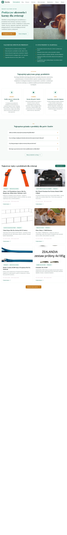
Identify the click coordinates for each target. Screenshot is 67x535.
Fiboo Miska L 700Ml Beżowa (44, 230)
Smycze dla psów (14, 188)
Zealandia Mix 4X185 (42, 267)
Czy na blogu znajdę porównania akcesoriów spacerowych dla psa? (26, 138)
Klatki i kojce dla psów (10, 227)
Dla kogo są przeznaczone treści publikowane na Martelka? (24, 149)
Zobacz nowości (59, 165)
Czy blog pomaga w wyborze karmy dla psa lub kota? (22, 143)
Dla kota (33, 2)
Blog (23, 2)
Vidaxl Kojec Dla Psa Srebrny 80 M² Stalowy (15, 230)
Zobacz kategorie (23, 33)
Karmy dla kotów (41, 264)
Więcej (56, 2)
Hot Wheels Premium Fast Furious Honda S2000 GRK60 (49, 192)
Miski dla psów (40, 227)
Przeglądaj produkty (7, 33)
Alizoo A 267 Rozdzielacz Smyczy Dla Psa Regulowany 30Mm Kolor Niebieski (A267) (14, 192)
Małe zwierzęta (41, 2)
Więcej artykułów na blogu (32, 154)
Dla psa (27, 2)
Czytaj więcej (6, 204)
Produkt (6, 188)
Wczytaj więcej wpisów (32, 286)
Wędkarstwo (50, 2)
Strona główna (16, 2)
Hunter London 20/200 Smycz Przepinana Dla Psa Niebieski (16, 268)
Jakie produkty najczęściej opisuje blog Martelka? (22, 132)
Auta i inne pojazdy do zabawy (44, 188)
